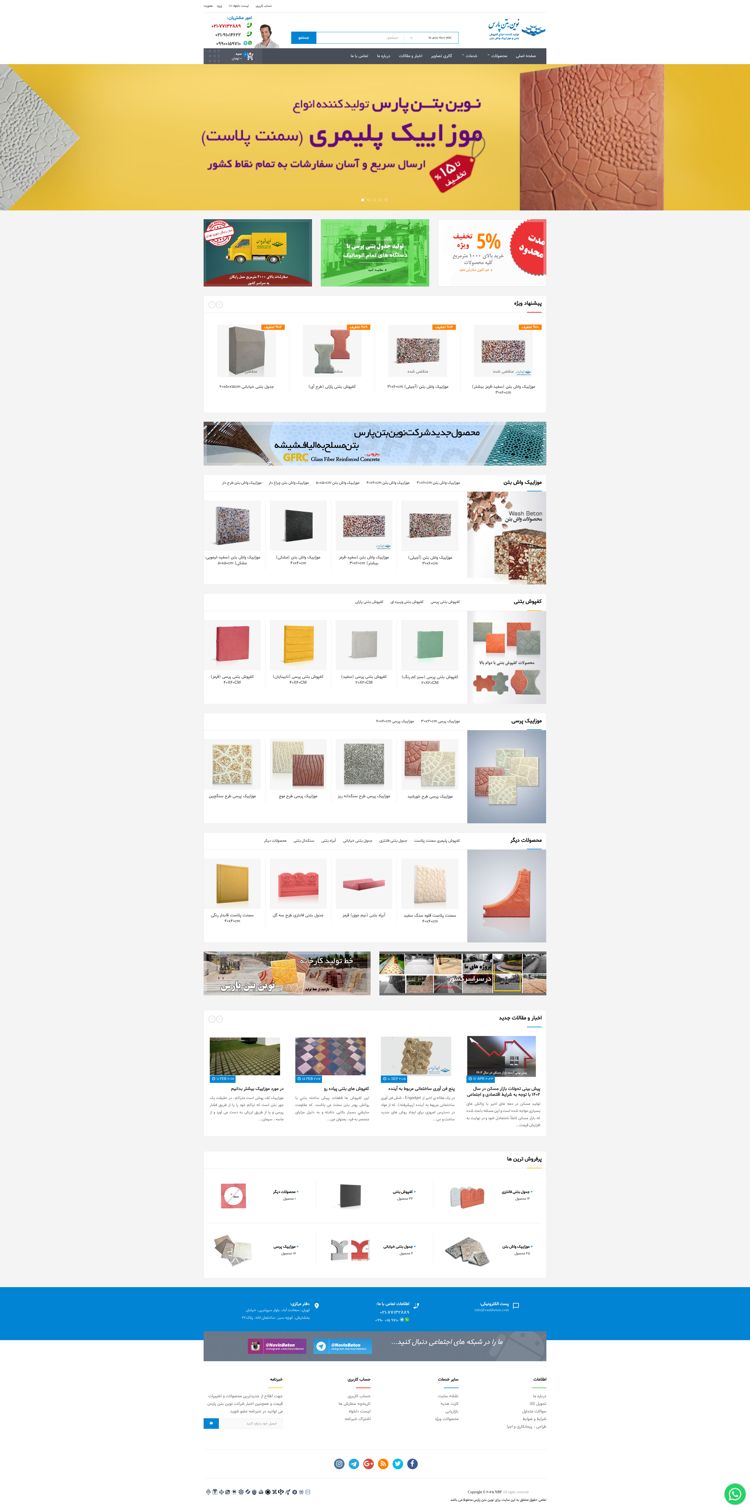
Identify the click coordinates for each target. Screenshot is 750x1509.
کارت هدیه (449, 1404)
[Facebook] (412, 1464)
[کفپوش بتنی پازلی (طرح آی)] (363, 359)
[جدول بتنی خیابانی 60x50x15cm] (278, 359)
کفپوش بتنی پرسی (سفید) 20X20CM (364, 680)
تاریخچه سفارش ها (355, 1404)
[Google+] (368, 1464)
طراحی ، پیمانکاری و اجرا (526, 1427)
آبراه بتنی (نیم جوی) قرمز (363, 915)
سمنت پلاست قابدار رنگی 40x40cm (232, 918)
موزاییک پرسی (286, 1246)
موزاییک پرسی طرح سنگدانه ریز (364, 796)
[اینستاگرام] (277, 1346)
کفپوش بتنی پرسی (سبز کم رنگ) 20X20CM (430, 680)
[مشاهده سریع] (511, 359)
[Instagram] (339, 1464)
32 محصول (405, 1198)
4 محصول (406, 1253)
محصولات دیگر (275, 840)
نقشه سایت (448, 1396)
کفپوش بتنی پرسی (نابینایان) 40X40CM (298, 680)
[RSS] (383, 1464)
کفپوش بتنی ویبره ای (407, 602)
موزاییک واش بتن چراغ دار (289, 483)
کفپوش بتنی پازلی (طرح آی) (332, 387)
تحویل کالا (538, 1404)
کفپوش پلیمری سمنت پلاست (437, 840)
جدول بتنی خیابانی (357, 840)
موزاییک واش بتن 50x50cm (337, 483)
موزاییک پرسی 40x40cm (395, 721)
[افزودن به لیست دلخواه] (523, 359)
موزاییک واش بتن (517, 1246)
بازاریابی (451, 1411)
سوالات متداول (534, 1411)
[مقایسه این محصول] (500, 359)
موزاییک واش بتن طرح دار (242, 483)
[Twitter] (398, 1464)
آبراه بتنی (328, 840)
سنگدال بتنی (304, 840)
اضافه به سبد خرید (504, 348)
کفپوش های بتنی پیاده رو (346, 1089)
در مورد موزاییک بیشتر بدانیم (257, 1089)
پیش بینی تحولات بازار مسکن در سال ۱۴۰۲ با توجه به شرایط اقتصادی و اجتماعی (503, 1092)
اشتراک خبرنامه (358, 1419)
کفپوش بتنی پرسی (445, 602)
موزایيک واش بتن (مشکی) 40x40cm (298, 560)
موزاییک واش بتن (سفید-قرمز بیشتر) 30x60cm (503, 390)
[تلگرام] (342, 1346)
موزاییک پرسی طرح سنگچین (232, 796)
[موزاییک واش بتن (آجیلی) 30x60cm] (449, 359)
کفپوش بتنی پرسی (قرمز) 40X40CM (232, 680)
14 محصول (522, 1198)
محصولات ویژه (446, 1419)
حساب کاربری (359, 1396)
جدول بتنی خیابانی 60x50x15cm (246, 387)
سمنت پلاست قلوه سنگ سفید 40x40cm (430, 919)
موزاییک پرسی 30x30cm (440, 721)
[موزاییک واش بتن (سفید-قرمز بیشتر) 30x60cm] (534, 359)
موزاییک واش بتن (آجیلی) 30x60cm (417, 387)
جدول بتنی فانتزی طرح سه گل (298, 915)
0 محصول (289, 1198)
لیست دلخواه (360, 1411)
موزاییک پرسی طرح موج (298, 796)
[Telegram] (354, 1464)
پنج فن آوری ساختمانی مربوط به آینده (421, 1089)
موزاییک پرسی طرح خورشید (430, 796)
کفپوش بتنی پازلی (369, 602)
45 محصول (522, 1253)
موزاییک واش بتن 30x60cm (438, 483)
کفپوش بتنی (404, 1192)
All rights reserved (516, 1492)
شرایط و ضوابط (534, 1419)
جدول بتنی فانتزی (393, 840)
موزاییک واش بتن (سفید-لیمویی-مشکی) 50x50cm (232, 560)
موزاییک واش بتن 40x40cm (388, 483)
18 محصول (288, 1253)
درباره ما (539, 1396)
